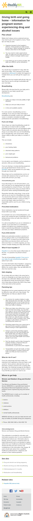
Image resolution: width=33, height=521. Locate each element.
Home (5, 496)
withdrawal (12, 73)
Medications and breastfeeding (13, 472)
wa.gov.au (7, 508)
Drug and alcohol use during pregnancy (15, 462)
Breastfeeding (6, 96)
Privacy (18, 496)
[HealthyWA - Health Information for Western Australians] (13, 2)
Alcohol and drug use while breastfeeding (16, 465)
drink (8, 239)
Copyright (18, 502)
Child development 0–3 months (13, 469)
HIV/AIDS (4, 169)
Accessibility (19, 499)
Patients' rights (7, 505)
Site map (6, 499)
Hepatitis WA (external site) (11, 483)
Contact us (19, 505)
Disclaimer (6, 502)
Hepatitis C (5, 251)
